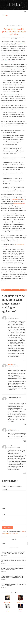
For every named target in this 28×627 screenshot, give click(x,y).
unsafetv (10, 364)
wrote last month (22, 43)
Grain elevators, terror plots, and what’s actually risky (9, 289)
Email (3, 514)
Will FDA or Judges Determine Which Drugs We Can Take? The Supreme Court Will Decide (13, 552)
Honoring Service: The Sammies (21, 289)
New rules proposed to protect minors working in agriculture (14, 31)
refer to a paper (10, 94)
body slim (10, 429)
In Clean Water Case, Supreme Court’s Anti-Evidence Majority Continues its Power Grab (12, 576)
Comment (4, 489)
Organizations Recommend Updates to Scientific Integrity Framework (13, 584)
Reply (25, 359)
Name (3, 508)
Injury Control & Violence (14, 25)
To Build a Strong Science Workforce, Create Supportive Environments (12, 568)
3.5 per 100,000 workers (18, 199)
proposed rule (4, 52)
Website (4, 521)
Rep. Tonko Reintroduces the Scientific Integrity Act (13, 560)
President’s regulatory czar (9, 61)
